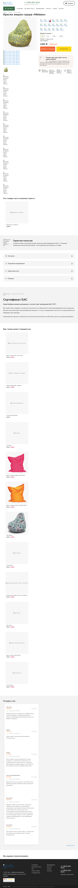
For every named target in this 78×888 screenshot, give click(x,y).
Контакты (61, 8)
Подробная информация (16, 263)
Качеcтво (48, 8)
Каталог (10, 8)
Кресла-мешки (17, 12)
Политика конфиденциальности (46, 886)
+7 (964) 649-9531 (66, 871)
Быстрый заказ (64, 49)
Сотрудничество (36, 872)
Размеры (11, 278)
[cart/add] (17, 221)
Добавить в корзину (47, 49)
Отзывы (55, 8)
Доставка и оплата (29, 8)
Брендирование (40, 8)
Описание (11, 256)
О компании (20, 8)
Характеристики (13, 271)
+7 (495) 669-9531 (32, 3)
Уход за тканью (36, 870)
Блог (33, 868)
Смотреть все (71, 845)
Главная (5, 12)
